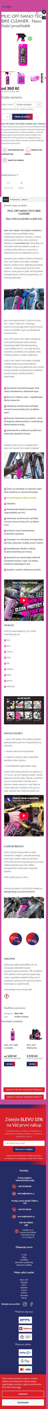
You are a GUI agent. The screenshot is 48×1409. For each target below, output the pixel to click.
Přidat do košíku (22, 117)
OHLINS (24, 1282)
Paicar (24, 1298)
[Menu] (44, 12)
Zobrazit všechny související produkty (24, 1090)
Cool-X (24, 1290)
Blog (24, 1257)
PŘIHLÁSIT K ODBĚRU (24, 1149)
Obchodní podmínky (24, 1262)
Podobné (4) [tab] (15, 199)
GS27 (24, 1285)
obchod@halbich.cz (25, 1193)
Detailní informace (8, 175)
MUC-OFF (19, 1013)
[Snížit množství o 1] (10, 118)
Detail (9, 1064)
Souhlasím (23, 1402)
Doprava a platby (24, 1265)
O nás (24, 1254)
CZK (44, 17)
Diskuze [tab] (24, 199)
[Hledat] (29, 12)
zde (19, 1387)
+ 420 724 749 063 (24, 1209)
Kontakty (24, 1259)
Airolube (24, 1295)
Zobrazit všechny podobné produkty (24, 1097)
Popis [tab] (6, 199)
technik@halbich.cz (26, 1216)
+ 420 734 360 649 (24, 1186)
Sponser (24, 1287)
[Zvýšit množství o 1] (10, 115)
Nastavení (23, 1394)
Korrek (24, 1292)
